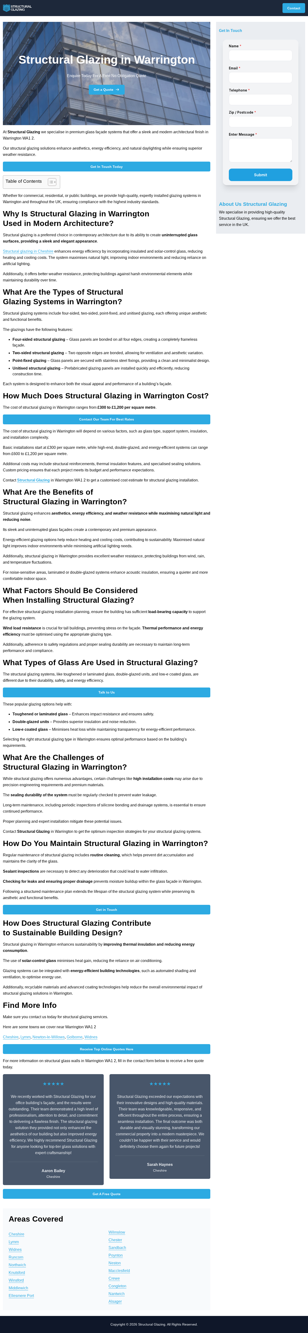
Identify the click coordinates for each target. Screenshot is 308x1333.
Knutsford (17, 1273)
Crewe (114, 1278)
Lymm (25, 1037)
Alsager (115, 1301)
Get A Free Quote (107, 1194)
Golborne (75, 1037)
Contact (293, 8)
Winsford (16, 1280)
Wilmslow (117, 1232)
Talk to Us (106, 692)
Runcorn (16, 1257)
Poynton (116, 1255)
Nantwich (117, 1294)
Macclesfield (119, 1271)
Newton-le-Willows (48, 1037)
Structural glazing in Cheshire (28, 251)
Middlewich (18, 1288)
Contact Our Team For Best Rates (106, 419)
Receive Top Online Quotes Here (106, 1049)
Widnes (90, 1037)
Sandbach (117, 1248)
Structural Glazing (33, 480)
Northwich (17, 1265)
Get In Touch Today (106, 167)
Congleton (117, 1286)
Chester (115, 1240)
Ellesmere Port (21, 1296)
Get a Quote (103, 89)
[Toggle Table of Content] (49, 182)
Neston (115, 1263)
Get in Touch (106, 910)
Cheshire (11, 1037)
